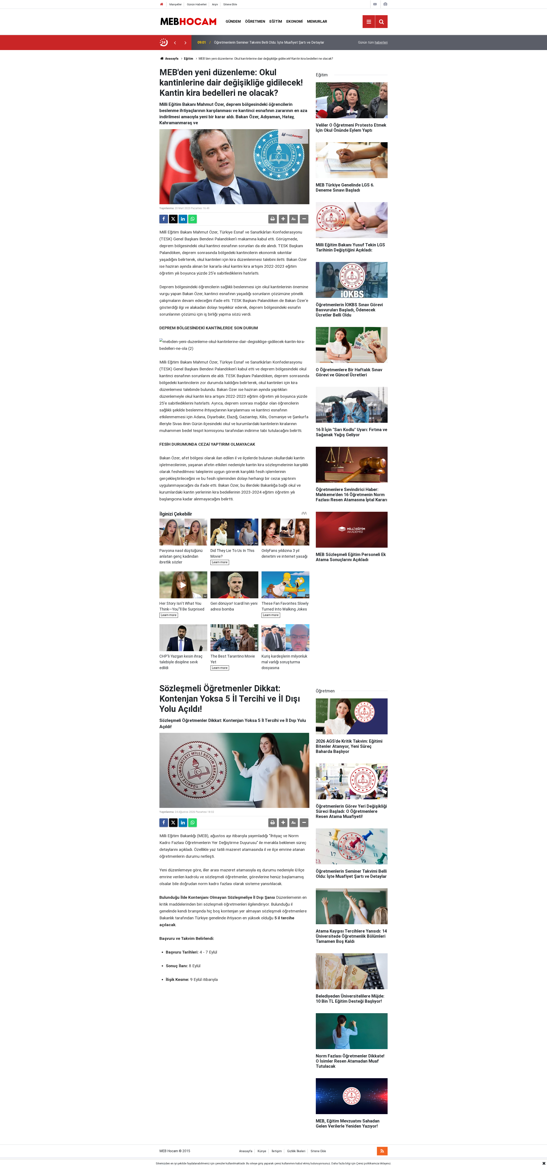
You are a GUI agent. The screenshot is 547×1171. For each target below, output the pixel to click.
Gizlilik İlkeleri (296, 1151)
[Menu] (369, 22)
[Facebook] (163, 219)
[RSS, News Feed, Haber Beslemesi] (382, 1151)
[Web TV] (375, 4)
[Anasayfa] (161, 4)
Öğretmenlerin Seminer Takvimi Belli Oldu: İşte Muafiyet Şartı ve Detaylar (269, 42)
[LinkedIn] (183, 219)
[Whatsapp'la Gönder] (192, 219)
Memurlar (317, 21)
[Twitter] (173, 219)
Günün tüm (373, 42)
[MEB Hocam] (188, 21)
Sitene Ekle (230, 4)
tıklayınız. (385, 1163)
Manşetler (175, 4)
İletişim (277, 1151)
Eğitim (275, 21)
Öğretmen (255, 21)
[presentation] (174, 42)
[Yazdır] (272, 219)
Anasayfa (171, 58)
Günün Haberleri (197, 4)
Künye (262, 1151)
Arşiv (215, 4)
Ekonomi (294, 21)
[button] (283, 219)
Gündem (233, 21)
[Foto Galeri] (385, 4)
